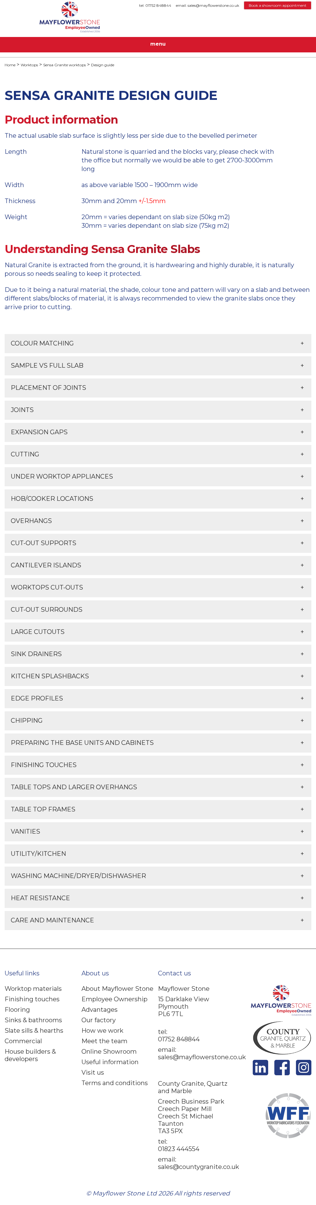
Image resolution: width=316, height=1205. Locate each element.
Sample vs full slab (47, 365)
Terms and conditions (114, 1083)
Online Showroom (109, 1051)
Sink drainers (36, 654)
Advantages (99, 1009)
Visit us (92, 1072)
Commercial (23, 1041)
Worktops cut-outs (47, 587)
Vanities (25, 831)
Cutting (25, 454)
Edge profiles (37, 698)
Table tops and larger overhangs (74, 787)
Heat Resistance (40, 898)
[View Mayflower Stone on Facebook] (282, 1073)
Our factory (98, 1020)
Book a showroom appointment (277, 5)
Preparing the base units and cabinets (82, 742)
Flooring (17, 1009)
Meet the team (104, 1041)
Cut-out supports (43, 543)
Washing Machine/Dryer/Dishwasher (78, 876)
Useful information (110, 1062)
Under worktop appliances (62, 476)
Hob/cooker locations (52, 498)
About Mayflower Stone (117, 988)
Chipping (27, 720)
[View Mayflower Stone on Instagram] (303, 1073)
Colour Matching (42, 343)
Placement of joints (48, 387)
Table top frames (43, 809)
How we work (102, 1030)
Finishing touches (44, 765)
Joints (22, 410)
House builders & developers (30, 1055)
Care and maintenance (52, 920)
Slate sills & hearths (34, 1030)
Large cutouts (37, 631)
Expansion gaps (39, 432)
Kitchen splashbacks (50, 676)
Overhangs (31, 521)
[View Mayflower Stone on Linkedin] (260, 1073)
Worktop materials (33, 988)
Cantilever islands (46, 565)
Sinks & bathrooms (33, 1020)
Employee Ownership (114, 999)
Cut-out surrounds (46, 609)
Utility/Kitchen (38, 853)
